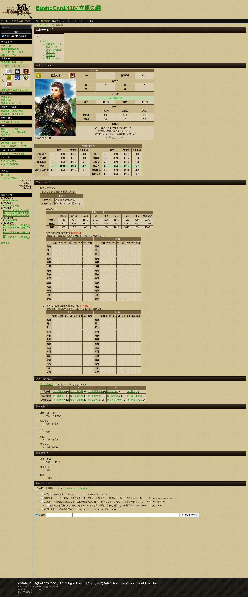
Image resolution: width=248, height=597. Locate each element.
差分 (65, 21)
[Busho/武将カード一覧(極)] (17, 73)
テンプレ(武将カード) (11, 178)
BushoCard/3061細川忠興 (16, 213)
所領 (17, 121)
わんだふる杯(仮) (9, 164)
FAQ (14, 54)
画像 (3, 89)
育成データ (51, 47)
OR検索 (23, 36)
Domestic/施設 (10, 220)
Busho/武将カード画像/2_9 (16, 237)
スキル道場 (17, 114)
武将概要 (5, 62)
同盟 (7, 52)
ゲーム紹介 (6, 45)
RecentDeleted (10, 200)
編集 (21, 21)
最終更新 (56, 21)
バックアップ (76, 21)
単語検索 (45, 21)
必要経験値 (17, 111)
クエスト (5, 153)
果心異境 (5, 135)
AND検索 (9, 36)
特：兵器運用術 (95, 391)
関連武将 (50, 52)
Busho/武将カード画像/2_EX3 (16, 233)
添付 (27, 21)
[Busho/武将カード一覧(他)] (9, 86)
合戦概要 (5, 143)
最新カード (17, 62)
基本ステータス (53, 44)
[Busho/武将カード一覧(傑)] (26, 79)
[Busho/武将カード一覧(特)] (26, 73)
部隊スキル (6, 100)
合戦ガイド (17, 143)
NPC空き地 (6, 121)
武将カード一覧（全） (16, 66)
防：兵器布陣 (115, 98)
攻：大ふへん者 (134, 400)
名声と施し (24, 146)
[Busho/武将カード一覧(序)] (17, 79)
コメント (5, 175)
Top (35, 25)
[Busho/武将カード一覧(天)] (9, 73)
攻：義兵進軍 (133, 396)
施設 (16, 129)
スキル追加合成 (53, 50)
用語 (21, 52)
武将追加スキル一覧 (11, 103)
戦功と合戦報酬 (8, 146)
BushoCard (44, 25)
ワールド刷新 (18, 153)
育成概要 (5, 111)
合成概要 (5, 114)
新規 (14, 21)
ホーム (4, 21)
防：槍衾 (131, 391)
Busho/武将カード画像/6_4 (16, 225)
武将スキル (6, 97)
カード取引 (11, 89)
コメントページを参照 (77, 488)
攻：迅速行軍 (76, 396)
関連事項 (50, 55)
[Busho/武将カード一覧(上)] (9, 79)
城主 (14, 52)
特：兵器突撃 (94, 396)
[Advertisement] (64, 546)
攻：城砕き (112, 391)
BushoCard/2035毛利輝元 (16, 210)
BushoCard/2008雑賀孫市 (16, 215)
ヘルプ (90, 21)
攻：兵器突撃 (76, 391)
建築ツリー (6, 129)
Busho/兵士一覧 (11, 205)
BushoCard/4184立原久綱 (68, 8)
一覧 (36, 21)
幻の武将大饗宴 (8, 161)
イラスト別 (22, 89)
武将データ (45, 41)
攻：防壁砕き (113, 396)
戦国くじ (5, 54)
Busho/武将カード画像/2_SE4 (16, 228)
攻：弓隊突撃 (76, 400)
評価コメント (52, 58)
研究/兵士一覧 (8, 132)
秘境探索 (21, 132)
